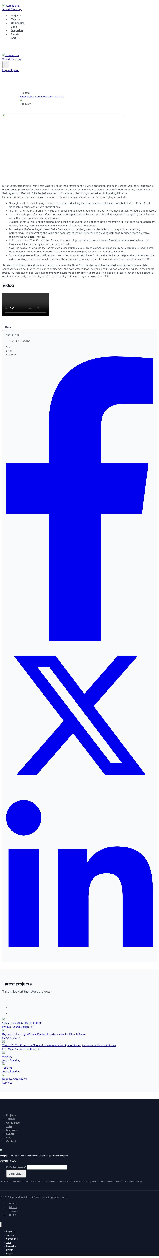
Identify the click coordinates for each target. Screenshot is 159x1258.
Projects (16, 15)
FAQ (13, 37)
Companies (18, 23)
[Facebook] (79, 640)
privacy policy (135, 1181)
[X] (79, 787)
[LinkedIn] (79, 956)
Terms (12, 1214)
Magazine (17, 30)
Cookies (13, 1211)
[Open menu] (5, 64)
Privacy (13, 1207)
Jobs (14, 26)
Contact (11, 1141)
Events (15, 34)
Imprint (13, 1203)
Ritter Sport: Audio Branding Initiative (42, 96)
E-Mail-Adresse (16, 1167)
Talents (15, 19)
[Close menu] (1, 1224)
